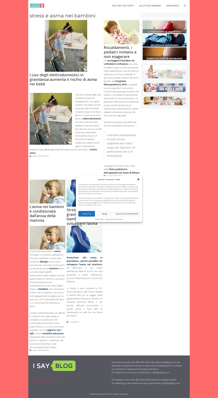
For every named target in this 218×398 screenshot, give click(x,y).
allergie (44, 261)
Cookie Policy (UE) (41, 382)
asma (83, 264)
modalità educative (52, 333)
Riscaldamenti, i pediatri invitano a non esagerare (120, 52)
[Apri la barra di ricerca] (184, 6)
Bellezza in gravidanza (164, 45)
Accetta (87, 213)
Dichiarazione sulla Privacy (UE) (47, 377)
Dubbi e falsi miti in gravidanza (165, 59)
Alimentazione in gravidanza (164, 32)
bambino (43, 289)
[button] (138, 179)
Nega (104, 213)
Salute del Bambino (150, 5)
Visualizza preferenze (127, 213)
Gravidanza (172, 5)
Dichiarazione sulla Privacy (114, 219)
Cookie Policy (99, 219)
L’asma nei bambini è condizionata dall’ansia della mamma (47, 213)
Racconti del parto (123, 5)
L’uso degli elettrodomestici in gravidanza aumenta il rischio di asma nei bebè (63, 79)
